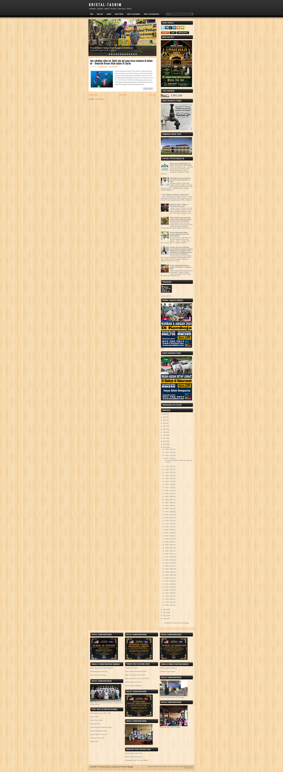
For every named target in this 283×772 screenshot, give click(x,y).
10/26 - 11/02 (169, 481)
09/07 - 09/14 (169, 502)
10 (129, 54)
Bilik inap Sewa (95, 724)
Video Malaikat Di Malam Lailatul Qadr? (175, 195)
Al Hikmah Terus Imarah (167, 671)
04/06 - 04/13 (169, 566)
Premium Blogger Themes (186, 766)
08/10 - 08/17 (169, 515)
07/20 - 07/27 (169, 521)
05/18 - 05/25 (169, 548)
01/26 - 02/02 (169, 596)
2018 (165, 435)
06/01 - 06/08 (169, 542)
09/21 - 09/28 (169, 496)
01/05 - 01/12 (169, 605)
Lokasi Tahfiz (94, 717)
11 (131, 54)
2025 (165, 414)
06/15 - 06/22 (169, 536)
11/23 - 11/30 (169, 469)
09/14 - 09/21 (169, 499)
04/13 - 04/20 (169, 563)
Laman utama (123, 94)
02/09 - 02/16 (169, 590)
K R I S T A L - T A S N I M (105, 4)
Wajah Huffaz (94, 741)
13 (136, 54)
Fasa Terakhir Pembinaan (133, 685)
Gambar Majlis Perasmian (98, 734)
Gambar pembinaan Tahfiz (98, 731)
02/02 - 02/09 (169, 593)
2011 (165, 615)
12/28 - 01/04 (169, 449)
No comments (113, 66)
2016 (165, 441)
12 (134, 54)
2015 (165, 444)
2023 (165, 420)
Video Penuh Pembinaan (98, 675)
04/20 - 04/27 (169, 560)
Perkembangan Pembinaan (98, 671)
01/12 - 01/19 (169, 602)
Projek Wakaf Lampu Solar (133, 757)
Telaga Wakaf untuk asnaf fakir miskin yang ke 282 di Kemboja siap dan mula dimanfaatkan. (180, 219)
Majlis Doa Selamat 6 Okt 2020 (135, 675)
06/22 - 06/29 (169, 533)
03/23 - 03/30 (169, 572)
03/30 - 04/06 (169, 569)
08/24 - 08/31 (169, 508)
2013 (165, 609)
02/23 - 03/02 (169, 584)
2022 (165, 423)
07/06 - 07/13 (169, 527)
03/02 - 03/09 (169, 581)
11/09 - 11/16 (169, 475)
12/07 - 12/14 (169, 458)
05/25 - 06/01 (169, 545)
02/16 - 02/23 (169, 587)
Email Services (189, 768)
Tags (172, 32)
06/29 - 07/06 (169, 530)
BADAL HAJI (100, 14)
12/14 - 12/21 (169, 455)
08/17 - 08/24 (169, 512)
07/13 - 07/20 (169, 524)
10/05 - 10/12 (169, 490)
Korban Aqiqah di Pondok (133, 682)
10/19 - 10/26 (169, 484)
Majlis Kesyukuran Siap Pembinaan (101, 668)
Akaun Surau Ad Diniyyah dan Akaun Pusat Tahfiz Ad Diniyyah (181, 164)
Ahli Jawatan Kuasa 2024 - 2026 (100, 713)
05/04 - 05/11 (169, 554)
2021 (165, 426)
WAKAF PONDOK (119, 14)
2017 (165, 438)
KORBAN (109, 14)
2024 (165, 417)
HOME (91, 14)
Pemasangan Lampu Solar (133, 753)
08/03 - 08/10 (169, 518)
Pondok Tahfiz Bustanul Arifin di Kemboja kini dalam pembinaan (120, 48)
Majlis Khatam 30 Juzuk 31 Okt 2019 (137, 678)
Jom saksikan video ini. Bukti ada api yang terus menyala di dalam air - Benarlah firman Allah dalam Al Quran (121, 62)
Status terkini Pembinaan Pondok (135, 671)
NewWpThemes (157, 766)
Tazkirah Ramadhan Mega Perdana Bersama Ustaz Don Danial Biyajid (179, 234)
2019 (165, 432)
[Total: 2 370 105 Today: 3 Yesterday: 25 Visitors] (166, 294)
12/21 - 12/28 (169, 452)
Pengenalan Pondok (131, 668)
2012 (165, 612)
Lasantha (175, 766)
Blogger (186, 623)
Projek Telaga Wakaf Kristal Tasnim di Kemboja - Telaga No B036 (180, 267)
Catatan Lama (152, 94)
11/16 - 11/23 (169, 472)
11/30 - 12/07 (169, 466)
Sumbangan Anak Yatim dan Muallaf (136, 760)
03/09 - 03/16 (169, 578)
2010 (165, 618)
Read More (148, 88)
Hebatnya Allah (102, 66)
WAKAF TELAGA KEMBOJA (133, 14)
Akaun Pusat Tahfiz (96, 720)
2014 (165, 447)
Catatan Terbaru (93, 94)
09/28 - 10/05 (169, 493)
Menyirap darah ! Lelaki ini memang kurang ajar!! (179, 205)
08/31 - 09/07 (169, 505)
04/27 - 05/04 (169, 557)
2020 (165, 429)
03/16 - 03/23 (169, 575)
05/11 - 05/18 (169, 551)
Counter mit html (166, 296)
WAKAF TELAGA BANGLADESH (151, 14)
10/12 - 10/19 (169, 487)
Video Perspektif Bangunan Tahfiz (101, 727)
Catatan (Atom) (99, 99)
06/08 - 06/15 (169, 539)
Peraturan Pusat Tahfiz (97, 738)
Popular (165, 32)
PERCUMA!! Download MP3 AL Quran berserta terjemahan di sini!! (180, 179)
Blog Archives (182, 32)
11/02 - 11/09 (169, 478)
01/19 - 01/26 (169, 599)
